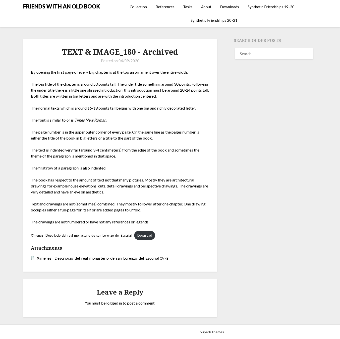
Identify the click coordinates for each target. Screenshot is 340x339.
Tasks (187, 6)
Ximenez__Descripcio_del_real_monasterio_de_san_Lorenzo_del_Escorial (81, 235)
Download (144, 235)
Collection (138, 6)
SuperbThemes (212, 332)
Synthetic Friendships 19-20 (271, 6)
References (165, 6)
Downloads (229, 6)
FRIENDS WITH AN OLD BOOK (61, 6)
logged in (114, 303)
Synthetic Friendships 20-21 (214, 20)
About (206, 6)
